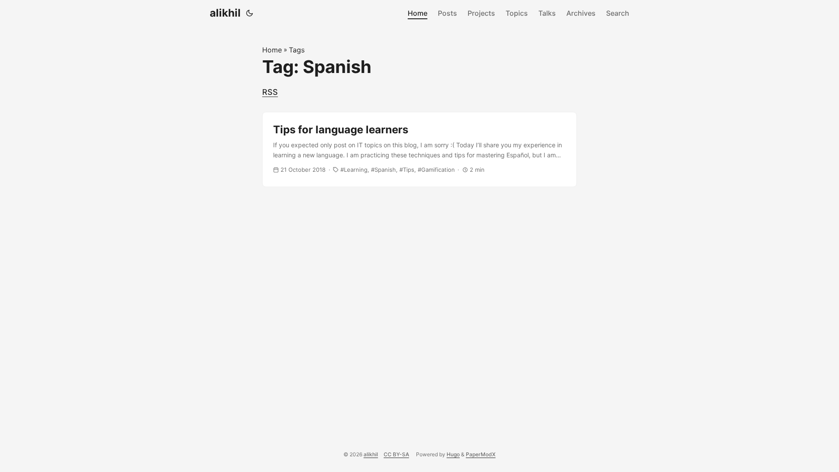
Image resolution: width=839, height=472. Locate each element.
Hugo (453, 454)
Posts (447, 13)
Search (617, 13)
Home (417, 13)
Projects (481, 13)
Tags (297, 49)
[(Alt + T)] (249, 13)
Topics (517, 13)
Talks (547, 13)
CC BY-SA (396, 454)
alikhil (225, 13)
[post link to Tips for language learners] (419, 149)
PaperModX (481, 454)
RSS (270, 92)
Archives (581, 13)
